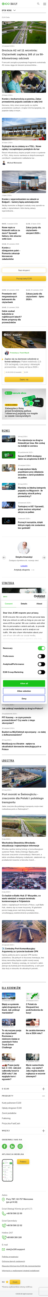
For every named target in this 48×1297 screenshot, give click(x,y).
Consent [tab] (9, 604)
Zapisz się (24, 379)
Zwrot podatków (9, 1113)
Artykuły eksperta (22, 570)
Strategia (8, 583)
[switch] (41, 656)
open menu (7, 10)
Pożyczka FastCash (11, 1123)
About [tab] (39, 604)
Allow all (24, 683)
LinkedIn (24, 566)
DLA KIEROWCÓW (11, 988)
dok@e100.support (15, 1249)
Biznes (6, 431)
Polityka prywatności (10, 1257)
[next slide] (44, 558)
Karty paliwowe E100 (11, 1103)
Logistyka (8, 761)
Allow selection (24, 691)
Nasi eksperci (24, 270)
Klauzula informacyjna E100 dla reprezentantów (21, 1266)
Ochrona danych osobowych (13, 1261)
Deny (24, 699)
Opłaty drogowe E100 (12, 1108)
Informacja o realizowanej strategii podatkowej (20, 1271)
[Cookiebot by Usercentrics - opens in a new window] (34, 596)
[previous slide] (4, 558)
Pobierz (23, 1162)
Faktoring (6, 1118)
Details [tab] (24, 604)
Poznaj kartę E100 (24, 278)
